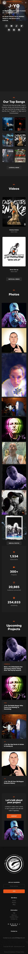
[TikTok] (19, 924)
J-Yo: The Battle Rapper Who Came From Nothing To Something (13, 707)
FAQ (14, 913)
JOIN (14, 891)
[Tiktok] (17, 26)
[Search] (22, 2)
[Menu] (25, 2)
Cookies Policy (14, 917)
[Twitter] (22, 26)
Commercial (7, 664)
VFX (5, 741)
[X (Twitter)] (10, 924)
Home (14, 900)
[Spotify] (14, 30)
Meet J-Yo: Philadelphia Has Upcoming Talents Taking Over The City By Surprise (13, 668)
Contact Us (14, 919)
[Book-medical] (19, 30)
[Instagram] (6, 26)
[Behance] (17, 924)
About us (14, 915)
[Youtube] (11, 26)
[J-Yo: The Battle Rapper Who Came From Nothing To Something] (14, 688)
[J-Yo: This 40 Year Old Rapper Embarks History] (14, 763)
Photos (14, 902)
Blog (14, 904)
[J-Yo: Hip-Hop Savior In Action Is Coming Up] (14, 726)
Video (5, 702)
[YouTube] (15, 924)
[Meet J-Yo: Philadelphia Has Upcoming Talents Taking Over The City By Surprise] (14, 649)
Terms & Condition (9, 952)
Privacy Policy (20, 952)
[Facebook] (9, 30)
